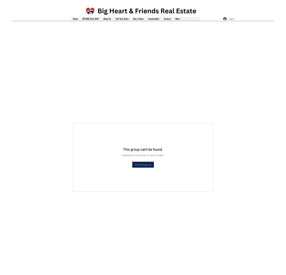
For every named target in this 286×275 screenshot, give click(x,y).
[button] (167, 19)
